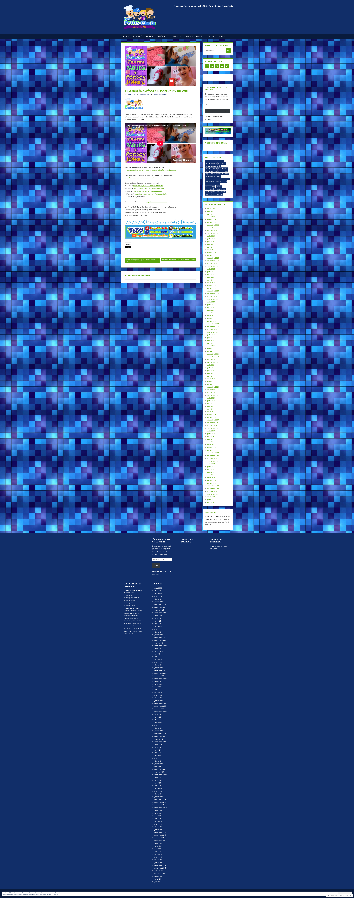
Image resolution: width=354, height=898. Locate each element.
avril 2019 (210, 442)
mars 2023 (211, 316)
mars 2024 (211, 283)
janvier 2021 (211, 384)
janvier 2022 (211, 351)
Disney (219, 176)
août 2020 (211, 398)
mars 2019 (211, 445)
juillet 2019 (211, 434)
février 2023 (211, 318)
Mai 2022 (210, 340)
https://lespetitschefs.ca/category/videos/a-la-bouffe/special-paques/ (151, 170)
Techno (223, 192)
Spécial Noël (215, 192)
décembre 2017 (213, 486)
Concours (211, 36)
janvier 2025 (211, 255)
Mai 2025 (210, 244)
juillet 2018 (211, 467)
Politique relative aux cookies (50, 894)
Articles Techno (223, 171)
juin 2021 (210, 370)
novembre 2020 (213, 390)
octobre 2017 (212, 491)
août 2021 (211, 365)
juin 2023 (210, 307)
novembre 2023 (213, 294)
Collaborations (175, 36)
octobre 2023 (212, 296)
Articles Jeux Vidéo (211, 169)
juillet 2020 (211, 401)
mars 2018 (211, 477)
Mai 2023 (210, 310)
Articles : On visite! (217, 161)
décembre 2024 (213, 258)
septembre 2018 (213, 461)
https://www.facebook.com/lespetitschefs (149, 188)
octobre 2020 (212, 392)
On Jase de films (210, 186)
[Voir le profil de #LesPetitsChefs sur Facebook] (207, 66)
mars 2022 (211, 346)
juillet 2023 (211, 305)
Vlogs (212, 194)
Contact (199, 36)
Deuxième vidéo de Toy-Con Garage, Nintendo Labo (177, 260)
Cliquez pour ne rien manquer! (218, 111)
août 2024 (211, 269)
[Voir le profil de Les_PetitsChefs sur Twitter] (212, 66)
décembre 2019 (213, 420)
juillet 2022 (211, 335)
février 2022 (211, 348)
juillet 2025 (211, 239)
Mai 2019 (210, 439)
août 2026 (211, 209)
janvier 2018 (211, 483)
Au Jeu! (207, 174)
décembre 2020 (213, 387)
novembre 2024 (213, 261)
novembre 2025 (213, 228)
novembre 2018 (213, 456)
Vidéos (161, 36)
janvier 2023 (211, 321)
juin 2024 (210, 274)
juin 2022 (210, 338)
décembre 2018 (213, 453)
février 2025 (211, 252)
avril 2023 (210, 313)
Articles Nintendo (211, 171)
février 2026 (211, 220)
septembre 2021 (213, 362)
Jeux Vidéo (219, 181)
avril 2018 (210, 475)
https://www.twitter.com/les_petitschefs (147, 191)
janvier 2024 (211, 288)
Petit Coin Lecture (219, 189)
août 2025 (211, 236)
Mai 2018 (210, 472)
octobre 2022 (212, 329)
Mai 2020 (210, 406)
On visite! (219, 186)
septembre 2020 (213, 395)
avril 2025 (210, 247)
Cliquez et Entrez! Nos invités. (220, 174)
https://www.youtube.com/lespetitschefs (148, 186)
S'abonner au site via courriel (161, 540)
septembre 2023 (213, 299)
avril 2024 (210, 280)
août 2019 (211, 431)
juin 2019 (210, 436)
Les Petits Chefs (144, 94)
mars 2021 (211, 379)
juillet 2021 (211, 368)
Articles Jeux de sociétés (213, 166)
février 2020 (211, 414)
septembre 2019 (213, 428)
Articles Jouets (222, 169)
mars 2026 (211, 217)
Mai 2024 (210, 277)
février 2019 (211, 447)
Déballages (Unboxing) (212, 179)
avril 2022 (210, 343)
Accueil (126, 36)
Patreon (222, 36)
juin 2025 (210, 241)
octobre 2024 (212, 263)
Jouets (225, 181)
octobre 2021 (212, 359)
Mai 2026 (210, 211)
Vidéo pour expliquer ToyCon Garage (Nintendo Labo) (140, 261)
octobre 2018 (212, 458)
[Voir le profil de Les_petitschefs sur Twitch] (227, 66)
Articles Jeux (222, 163)
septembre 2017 (213, 494)
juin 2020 (210, 403)
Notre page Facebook (216, 143)
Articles (149, 36)
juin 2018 (210, 469)
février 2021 (211, 381)
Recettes (208, 192)
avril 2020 (210, 409)
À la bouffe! (219, 194)
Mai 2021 (210, 373)
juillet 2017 (211, 499)
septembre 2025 (213, 233)
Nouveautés (137, 36)
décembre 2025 (213, 225)
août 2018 (211, 464)
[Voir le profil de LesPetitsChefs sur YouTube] (222, 66)
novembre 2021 (213, 357)
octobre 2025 (212, 230)
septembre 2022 (213, 332)
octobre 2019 (212, 425)
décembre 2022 (213, 324)
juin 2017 (210, 502)
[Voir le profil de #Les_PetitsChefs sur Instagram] (217, 66)
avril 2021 (210, 376)
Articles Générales (211, 163)
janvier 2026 (211, 222)
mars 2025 (211, 250)
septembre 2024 (213, 266)
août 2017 (211, 497)
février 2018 (211, 480)
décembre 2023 (213, 291)
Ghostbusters (225, 179)
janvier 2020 (211, 417)
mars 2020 (211, 412)
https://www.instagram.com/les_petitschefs (150, 194)
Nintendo (208, 184)
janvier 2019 (211, 450)
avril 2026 (210, 214)
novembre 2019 (213, 423)
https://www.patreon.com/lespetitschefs (139, 178)
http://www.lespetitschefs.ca (156, 202)
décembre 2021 (213, 354)
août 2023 (211, 302)
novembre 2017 (213, 488)
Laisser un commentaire (160, 94)
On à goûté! (209, 189)
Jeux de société (210, 181)
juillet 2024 (211, 272)
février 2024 (211, 285)
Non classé (216, 184)
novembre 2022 (213, 327)
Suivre (156, 565)
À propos (189, 36)
